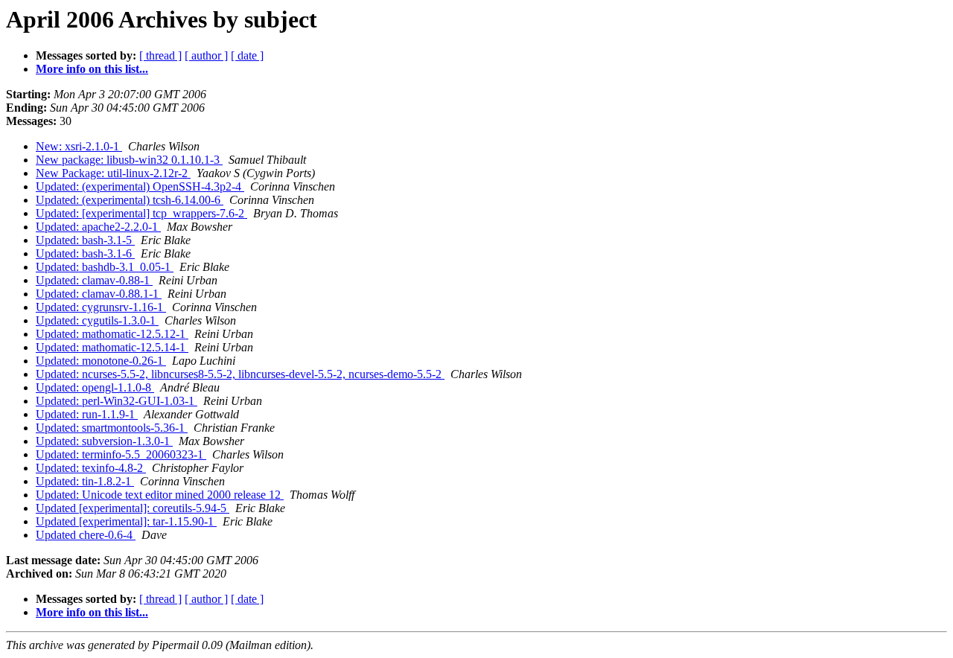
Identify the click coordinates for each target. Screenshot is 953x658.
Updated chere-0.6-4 (86, 534)
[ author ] (206, 55)
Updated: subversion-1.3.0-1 (104, 441)
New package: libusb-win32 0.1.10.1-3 (129, 159)
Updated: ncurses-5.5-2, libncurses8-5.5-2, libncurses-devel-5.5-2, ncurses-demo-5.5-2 (240, 374)
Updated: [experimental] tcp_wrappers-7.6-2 (141, 213)
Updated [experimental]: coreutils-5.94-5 (132, 508)
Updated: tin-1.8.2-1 (85, 481)
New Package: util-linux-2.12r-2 (113, 173)
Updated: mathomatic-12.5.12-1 (112, 334)
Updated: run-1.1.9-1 (87, 414)
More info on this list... (92, 69)
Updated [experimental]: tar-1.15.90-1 (126, 521)
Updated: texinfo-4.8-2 (91, 467)
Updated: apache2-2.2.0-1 (98, 226)
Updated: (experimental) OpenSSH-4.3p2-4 (140, 186)
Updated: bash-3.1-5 (85, 240)
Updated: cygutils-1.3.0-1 (97, 320)
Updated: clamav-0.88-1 (94, 280)
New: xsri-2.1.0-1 (79, 146)
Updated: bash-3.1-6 (85, 253)
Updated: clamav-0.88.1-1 (99, 293)
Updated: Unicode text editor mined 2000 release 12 (160, 494)
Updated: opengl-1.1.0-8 (95, 387)
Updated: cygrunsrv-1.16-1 (101, 307)
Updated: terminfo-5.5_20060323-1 (121, 454)
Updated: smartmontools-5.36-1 (112, 427)
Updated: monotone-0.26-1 (101, 360)
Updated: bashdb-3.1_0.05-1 (104, 267)
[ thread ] (160, 55)
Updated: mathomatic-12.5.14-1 (112, 347)
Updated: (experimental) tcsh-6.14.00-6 (129, 200)
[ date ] (247, 55)
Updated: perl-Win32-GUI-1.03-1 (116, 401)
